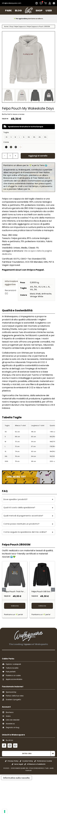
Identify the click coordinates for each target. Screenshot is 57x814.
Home (6, 27)
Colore (6, 142)
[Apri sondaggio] (36, 3)
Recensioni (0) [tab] (10, 292)
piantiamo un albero (35, 19)
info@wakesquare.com (11, 3)
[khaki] (11, 147)
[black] (6, 147)
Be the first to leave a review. (13, 114)
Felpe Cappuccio (20, 27)
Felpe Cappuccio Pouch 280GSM (38, 27)
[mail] (15, 745)
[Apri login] (50, 3)
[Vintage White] (21, 147)
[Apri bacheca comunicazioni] (41, 3)
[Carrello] (45, 3)
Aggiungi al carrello (37, 155)
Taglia (6, 132)
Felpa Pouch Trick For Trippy (17, 591)
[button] (28, 499)
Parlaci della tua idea (14, 696)
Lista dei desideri (13, 720)
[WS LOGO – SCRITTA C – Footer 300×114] (28, 631)
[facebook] (4, 745)
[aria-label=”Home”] (28, 10)
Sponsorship (11, 692)
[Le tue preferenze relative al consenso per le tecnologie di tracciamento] (4, 811)
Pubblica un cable (13, 675)
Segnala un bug (12, 727)
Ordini (8, 716)
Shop (11, 27)
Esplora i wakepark (13, 664)
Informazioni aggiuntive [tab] (10, 283)
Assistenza (10, 724)
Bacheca (10, 712)
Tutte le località (12, 668)
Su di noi (9, 740)
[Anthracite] (16, 147)
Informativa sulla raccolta (16, 777)
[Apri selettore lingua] (54, 3)
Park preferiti (11, 672)
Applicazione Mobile (14, 679)
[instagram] (10, 745)
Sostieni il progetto (13, 699)
